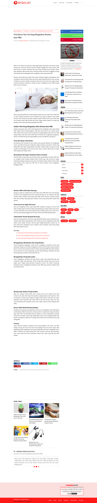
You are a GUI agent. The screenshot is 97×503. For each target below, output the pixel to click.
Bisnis (55, 2)
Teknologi (61, 2)
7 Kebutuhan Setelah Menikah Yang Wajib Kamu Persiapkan (32, 232)
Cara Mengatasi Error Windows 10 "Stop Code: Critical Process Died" (73, 94)
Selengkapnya (77, 68)
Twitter (36, 363)
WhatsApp (54, 363)
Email (18, 366)
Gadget (63, 198)
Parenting (64, 221)
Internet (72, 201)
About (54, 500)
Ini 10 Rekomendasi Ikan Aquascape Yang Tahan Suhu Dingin (36, 421)
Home (50, 500)
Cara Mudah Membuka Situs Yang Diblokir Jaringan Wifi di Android (71, 48)
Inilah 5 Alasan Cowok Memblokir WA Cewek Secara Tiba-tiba (20, 416)
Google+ (44, 363)
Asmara (64, 209)
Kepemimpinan (66, 190)
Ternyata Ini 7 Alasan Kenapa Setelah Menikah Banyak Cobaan (51, 421)
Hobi (76, 209)
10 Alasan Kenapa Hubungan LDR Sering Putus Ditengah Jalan (32, 238)
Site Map (81, 500)
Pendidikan (73, 221)
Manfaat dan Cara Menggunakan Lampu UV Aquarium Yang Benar (36, 444)
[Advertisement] (48, 19)
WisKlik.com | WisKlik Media (21, 499)
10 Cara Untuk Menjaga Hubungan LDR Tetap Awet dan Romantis (33, 235)
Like (18, 363)
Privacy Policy (73, 500)
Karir (63, 212)
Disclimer (66, 500)
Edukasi (77, 2)
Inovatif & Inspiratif (67, 184)
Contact (60, 500)
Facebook (26, 363)
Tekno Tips (65, 201)
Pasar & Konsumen (75, 181)
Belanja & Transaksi (67, 187)
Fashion (70, 209)
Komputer (71, 198)
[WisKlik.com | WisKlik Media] (22, 2)
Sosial (68, 212)
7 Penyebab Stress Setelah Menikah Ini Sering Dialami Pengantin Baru (21, 439)
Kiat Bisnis (65, 181)
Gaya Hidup (69, 2)
